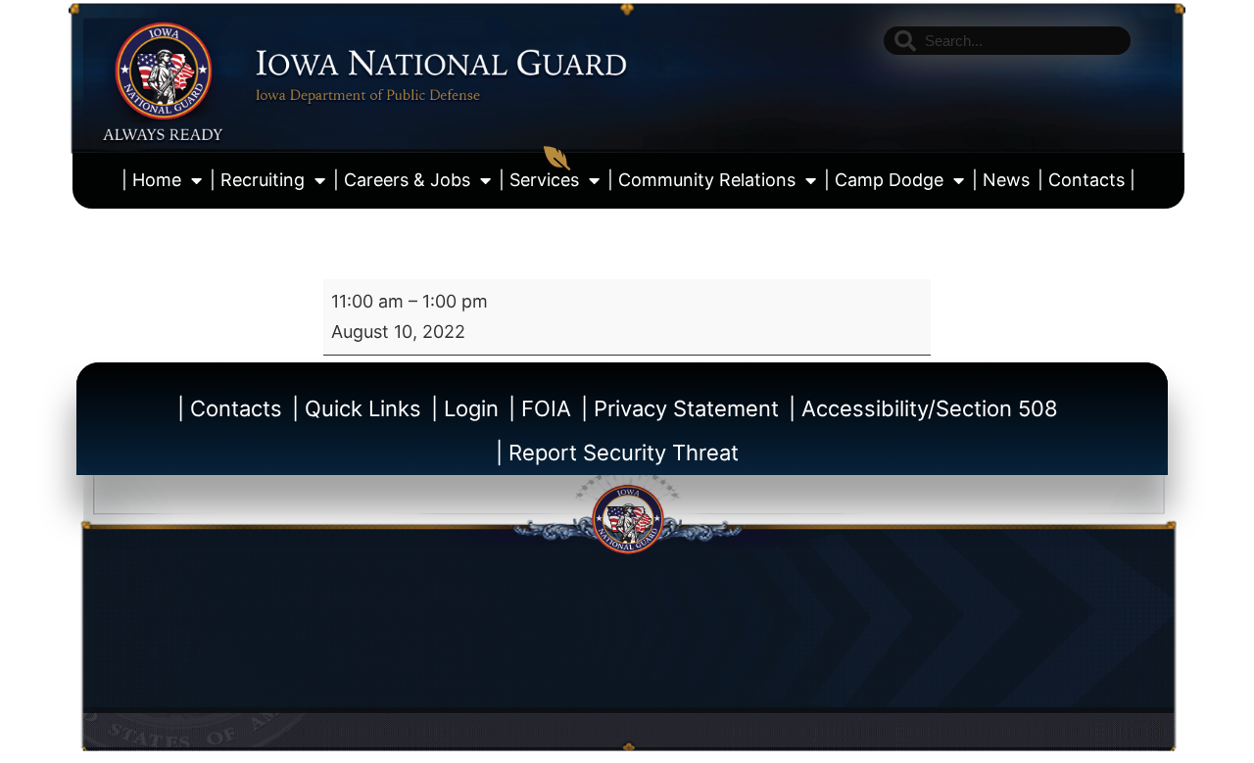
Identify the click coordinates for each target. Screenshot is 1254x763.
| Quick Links (356, 408)
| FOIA (539, 408)
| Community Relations (701, 179)
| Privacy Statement (680, 408)
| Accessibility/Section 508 (923, 408)
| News (1001, 179)
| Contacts (229, 408)
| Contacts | (1086, 179)
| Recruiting (257, 179)
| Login (465, 408)
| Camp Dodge (883, 179)
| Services (539, 179)
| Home (151, 179)
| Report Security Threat (617, 452)
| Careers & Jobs (401, 179)
